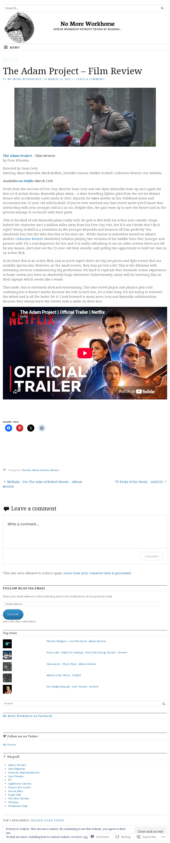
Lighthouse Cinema (19, 783)
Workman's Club (17, 806)
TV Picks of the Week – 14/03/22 (139, 482)
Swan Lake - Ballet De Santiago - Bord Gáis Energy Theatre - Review (86, 652)
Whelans (13, 802)
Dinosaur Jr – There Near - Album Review (71, 664)
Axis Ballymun (16, 768)
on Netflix (26, 181)
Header (11, 59)
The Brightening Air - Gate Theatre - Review (72, 686)
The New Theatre (18, 798)
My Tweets (9, 744)
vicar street (54, 820)
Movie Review (40, 470)
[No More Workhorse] (85, 27)
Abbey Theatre (17, 765)
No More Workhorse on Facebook (27, 716)
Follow (13, 614)
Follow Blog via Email (24, 588)
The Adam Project (17, 156)
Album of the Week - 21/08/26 (63, 675)
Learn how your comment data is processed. (97, 573)
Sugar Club (14, 794)
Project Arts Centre (19, 787)
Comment (152, 556)
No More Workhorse (25, 79)
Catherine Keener (29, 239)
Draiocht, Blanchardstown (23, 772)
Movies (54, 470)
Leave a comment (90, 79)
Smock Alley (15, 791)
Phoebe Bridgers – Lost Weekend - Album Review (76, 641)
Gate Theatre (16, 776)
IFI (10, 779)
